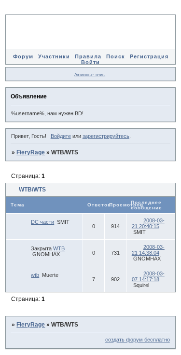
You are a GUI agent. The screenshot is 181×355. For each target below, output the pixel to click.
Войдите (61, 136)
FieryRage (30, 152)
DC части (42, 222)
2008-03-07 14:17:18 (148, 276)
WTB (59, 248)
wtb (35, 275)
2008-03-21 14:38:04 (148, 250)
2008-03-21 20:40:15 (148, 223)
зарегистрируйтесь (106, 136)
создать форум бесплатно (137, 339)
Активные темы (89, 74)
